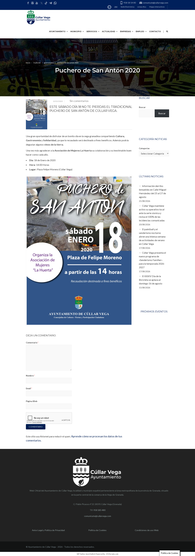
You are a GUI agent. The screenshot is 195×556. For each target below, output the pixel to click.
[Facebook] (28, 3)
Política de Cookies (97, 530)
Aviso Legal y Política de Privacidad (48, 530)
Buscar (142, 107)
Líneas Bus (141, 7)
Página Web (31, 401)
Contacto (155, 31)
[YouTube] (37, 3)
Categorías (144, 148)
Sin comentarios (79, 101)
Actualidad (108, 31)
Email (29, 388)
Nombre (30, 375)
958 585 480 (99, 510)
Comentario (32, 342)
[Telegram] (50, 3)
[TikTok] (46, 3)
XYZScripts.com (112, 554)
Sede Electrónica (127, 7)
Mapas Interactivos (157, 7)
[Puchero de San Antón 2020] (36, 114)
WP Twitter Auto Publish (86, 554)
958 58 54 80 (130, 3)
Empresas (125, 31)
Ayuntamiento (57, 31)
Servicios (91, 31)
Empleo (140, 31)
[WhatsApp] (55, 3)
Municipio (76, 31)
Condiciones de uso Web (147, 530)
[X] (41, 3)
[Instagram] (32, 3)
